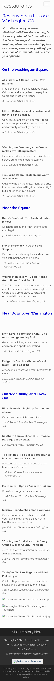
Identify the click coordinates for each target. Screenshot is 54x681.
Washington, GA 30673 (28, 645)
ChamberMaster (40, 674)
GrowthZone (12, 674)
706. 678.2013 (28, 649)
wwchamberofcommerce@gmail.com (28, 654)
